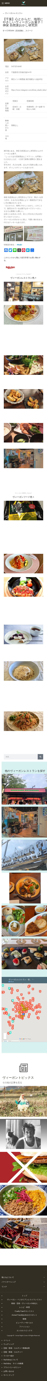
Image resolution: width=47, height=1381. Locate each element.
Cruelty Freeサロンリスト (24, 1311)
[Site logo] (23, 3)
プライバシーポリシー (12, 1367)
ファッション (24, 1326)
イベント (6, 1340)
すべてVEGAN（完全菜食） (13, 31)
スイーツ (29, 31)
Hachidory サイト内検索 (13, 1363)
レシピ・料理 (24, 1307)
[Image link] (10, 267)
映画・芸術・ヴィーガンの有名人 (24, 1303)
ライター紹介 (8, 1356)
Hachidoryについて (10, 1360)
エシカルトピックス (24, 1330)
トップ (24, 1296)
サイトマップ (8, 1375)
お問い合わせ (8, 1371)
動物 (24, 1319)
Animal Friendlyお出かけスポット (24, 1315)
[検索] (40, 756)
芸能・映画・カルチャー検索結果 (16, 1348)
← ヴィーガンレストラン (13, 13)
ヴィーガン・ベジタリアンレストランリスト (24, 1299)
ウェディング (8, 1344)
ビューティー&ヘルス (24, 1323)
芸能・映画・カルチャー (13, 1352)
